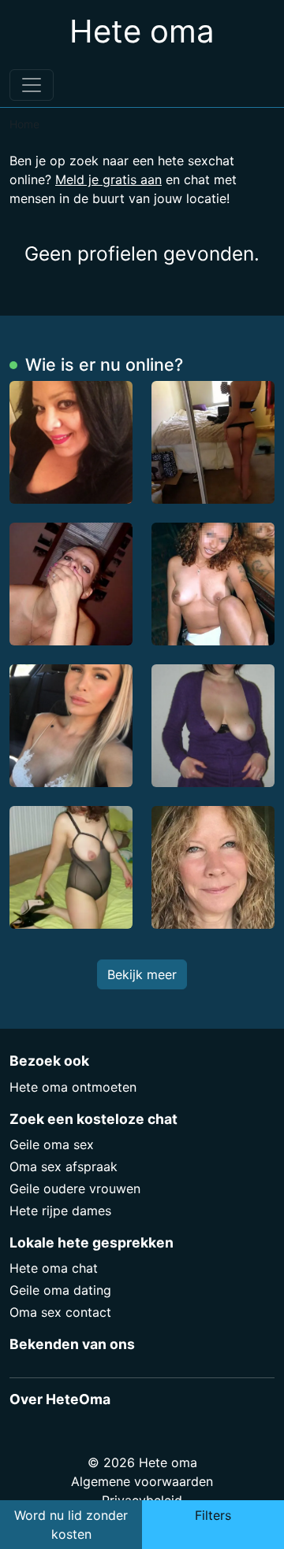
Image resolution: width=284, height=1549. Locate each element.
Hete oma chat (53, 1268)
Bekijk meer (142, 974)
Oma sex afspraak (63, 1166)
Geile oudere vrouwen (74, 1188)
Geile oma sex (51, 1144)
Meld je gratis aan (108, 179)
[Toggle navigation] (31, 85)
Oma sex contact (60, 1312)
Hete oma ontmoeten (72, 1087)
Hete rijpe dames (60, 1210)
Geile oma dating (60, 1290)
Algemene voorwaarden (142, 1481)
